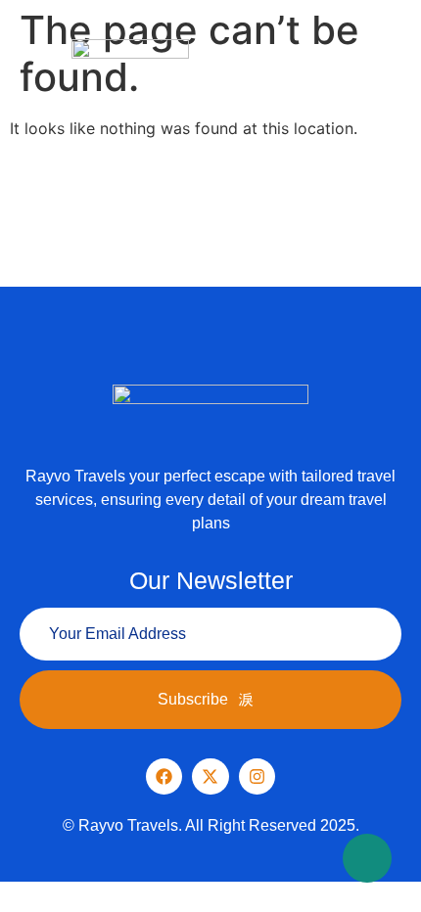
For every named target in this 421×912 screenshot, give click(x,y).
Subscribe (193, 699)
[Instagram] (257, 776)
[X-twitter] (210, 776)
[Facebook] (164, 776)
